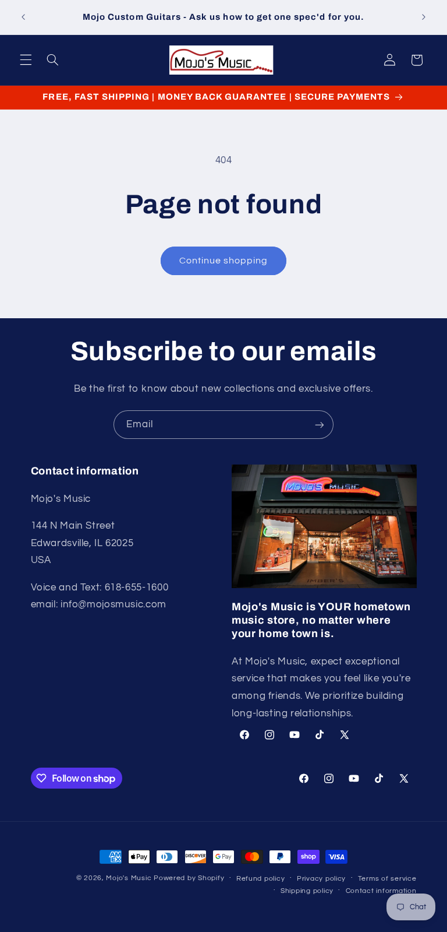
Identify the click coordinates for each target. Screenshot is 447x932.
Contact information (381, 891)
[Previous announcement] (23, 17)
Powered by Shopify (189, 878)
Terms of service (387, 878)
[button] (25, 60)
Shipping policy (307, 891)
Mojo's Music (128, 878)
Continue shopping (223, 260)
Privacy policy (321, 878)
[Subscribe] (319, 424)
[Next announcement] (424, 17)
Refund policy (260, 878)
